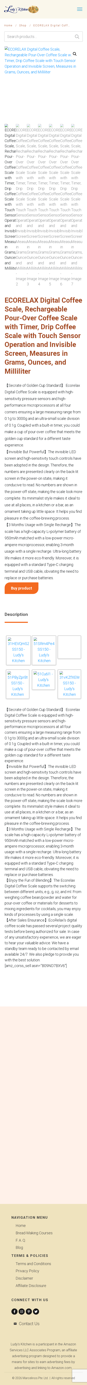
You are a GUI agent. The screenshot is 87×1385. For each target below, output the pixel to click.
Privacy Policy (27, 1271)
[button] (75, 54)
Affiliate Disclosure (31, 1285)
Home (21, 1225)
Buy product (21, 588)
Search (77, 36)
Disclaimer (24, 1278)
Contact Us (29, 1323)
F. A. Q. (21, 1240)
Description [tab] (16, 614)
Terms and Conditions (33, 1263)
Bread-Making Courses (34, 1233)
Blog (19, 1247)
